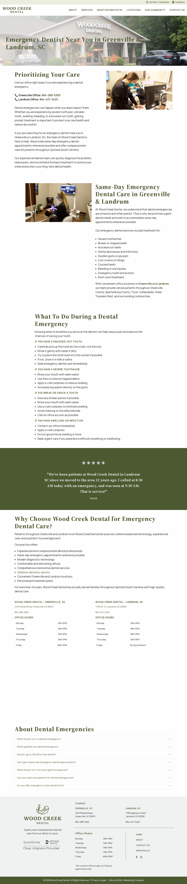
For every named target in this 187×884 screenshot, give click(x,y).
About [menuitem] (73, 10)
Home (139, 834)
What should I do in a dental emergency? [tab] (39, 738)
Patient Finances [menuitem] (159, 2)
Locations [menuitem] (134, 10)
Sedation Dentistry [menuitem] (110, 10)
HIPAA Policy (143, 850)
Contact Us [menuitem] (177, 10)
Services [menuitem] (87, 10)
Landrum (163, 283)
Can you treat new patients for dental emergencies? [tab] (45, 777)
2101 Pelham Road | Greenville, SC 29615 (34, 606)
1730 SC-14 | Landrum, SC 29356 (110, 606)
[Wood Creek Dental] (17, 10)
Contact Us (143, 845)
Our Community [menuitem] (155, 10)
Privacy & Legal (98, 880)
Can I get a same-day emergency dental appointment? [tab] (46, 762)
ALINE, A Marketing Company (130, 880)
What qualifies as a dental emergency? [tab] (38, 746)
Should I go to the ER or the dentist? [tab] (36, 754)
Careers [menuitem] (180, 2)
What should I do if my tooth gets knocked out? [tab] (42, 769)
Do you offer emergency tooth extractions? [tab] (40, 785)
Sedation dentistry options (33, 572)
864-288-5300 (51, 95)
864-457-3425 (49, 99)
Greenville (145, 283)
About (139, 839)
